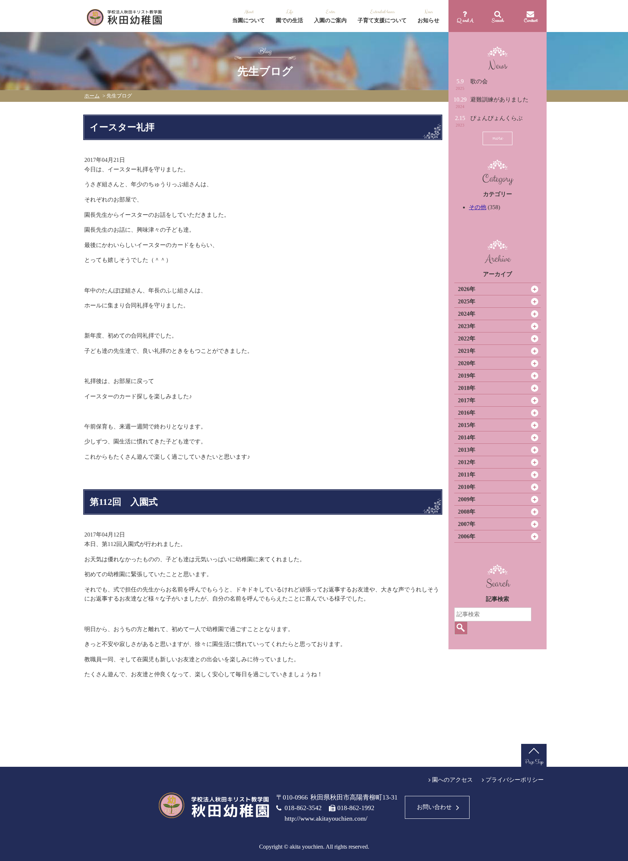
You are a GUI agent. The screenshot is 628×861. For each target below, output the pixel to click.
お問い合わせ (434, 807)
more (497, 138)
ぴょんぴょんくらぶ (496, 118)
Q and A (465, 20)
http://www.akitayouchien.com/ (326, 818)
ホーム (92, 96)
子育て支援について (382, 20)
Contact (530, 20)
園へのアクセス (452, 780)
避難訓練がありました (499, 99)
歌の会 (479, 81)
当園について (248, 20)
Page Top (534, 762)
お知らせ (428, 20)
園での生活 (289, 20)
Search (498, 20)
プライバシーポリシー (515, 780)
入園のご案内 (330, 20)
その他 (477, 207)
